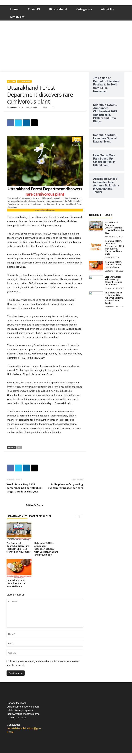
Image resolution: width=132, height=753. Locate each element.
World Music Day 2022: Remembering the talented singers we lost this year (24, 487)
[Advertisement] (66, 46)
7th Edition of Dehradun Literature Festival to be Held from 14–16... (114, 227)
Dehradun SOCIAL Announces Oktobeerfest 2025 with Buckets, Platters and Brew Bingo (46, 548)
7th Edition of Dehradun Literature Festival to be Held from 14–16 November (18, 547)
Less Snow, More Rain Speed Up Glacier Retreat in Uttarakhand (113, 280)
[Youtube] (24, 738)
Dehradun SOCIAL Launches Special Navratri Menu (16, 583)
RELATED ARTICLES (17, 516)
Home (14, 9)
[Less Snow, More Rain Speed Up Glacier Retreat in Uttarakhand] (96, 281)
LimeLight (17, 17)
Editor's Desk (16, 107)
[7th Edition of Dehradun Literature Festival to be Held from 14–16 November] (19, 531)
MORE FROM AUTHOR (40, 516)
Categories (84, 9)
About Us (107, 9)
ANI (19, 447)
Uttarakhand (58, 9)
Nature (11, 81)
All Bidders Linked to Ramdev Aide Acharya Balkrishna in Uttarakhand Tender (114, 297)
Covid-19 (34, 9)
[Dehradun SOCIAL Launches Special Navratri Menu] (19, 568)
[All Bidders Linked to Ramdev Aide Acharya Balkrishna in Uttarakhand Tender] (96, 296)
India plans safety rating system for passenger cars (65, 486)
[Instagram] (17, 738)
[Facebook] (10, 738)
